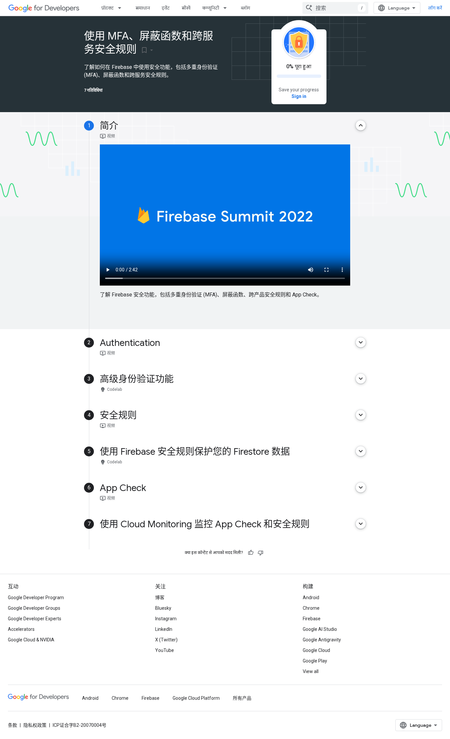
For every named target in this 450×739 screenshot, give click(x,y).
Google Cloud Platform (196, 698)
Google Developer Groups (34, 608)
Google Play (315, 660)
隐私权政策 (34, 725)
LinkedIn (163, 629)
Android (311, 597)
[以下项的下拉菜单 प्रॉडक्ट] (121, 8)
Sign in (299, 96)
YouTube (164, 650)
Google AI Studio (320, 629)
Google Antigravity (322, 639)
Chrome (311, 608)
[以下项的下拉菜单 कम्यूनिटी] (227, 8)
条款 (12, 725)
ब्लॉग (245, 8)
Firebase (312, 618)
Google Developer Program (36, 597)
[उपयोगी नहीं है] (261, 553)
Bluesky (163, 608)
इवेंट (166, 8)
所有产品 (242, 698)
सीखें (186, 8)
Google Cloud (316, 650)
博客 (159, 597)
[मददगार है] (251, 553)
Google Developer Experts (34, 618)
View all (311, 671)
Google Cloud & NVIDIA (31, 639)
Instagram (166, 618)
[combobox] (335, 8)
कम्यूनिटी (210, 8)
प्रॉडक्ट (107, 8)
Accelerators (21, 629)
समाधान (142, 8)
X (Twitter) (166, 639)
